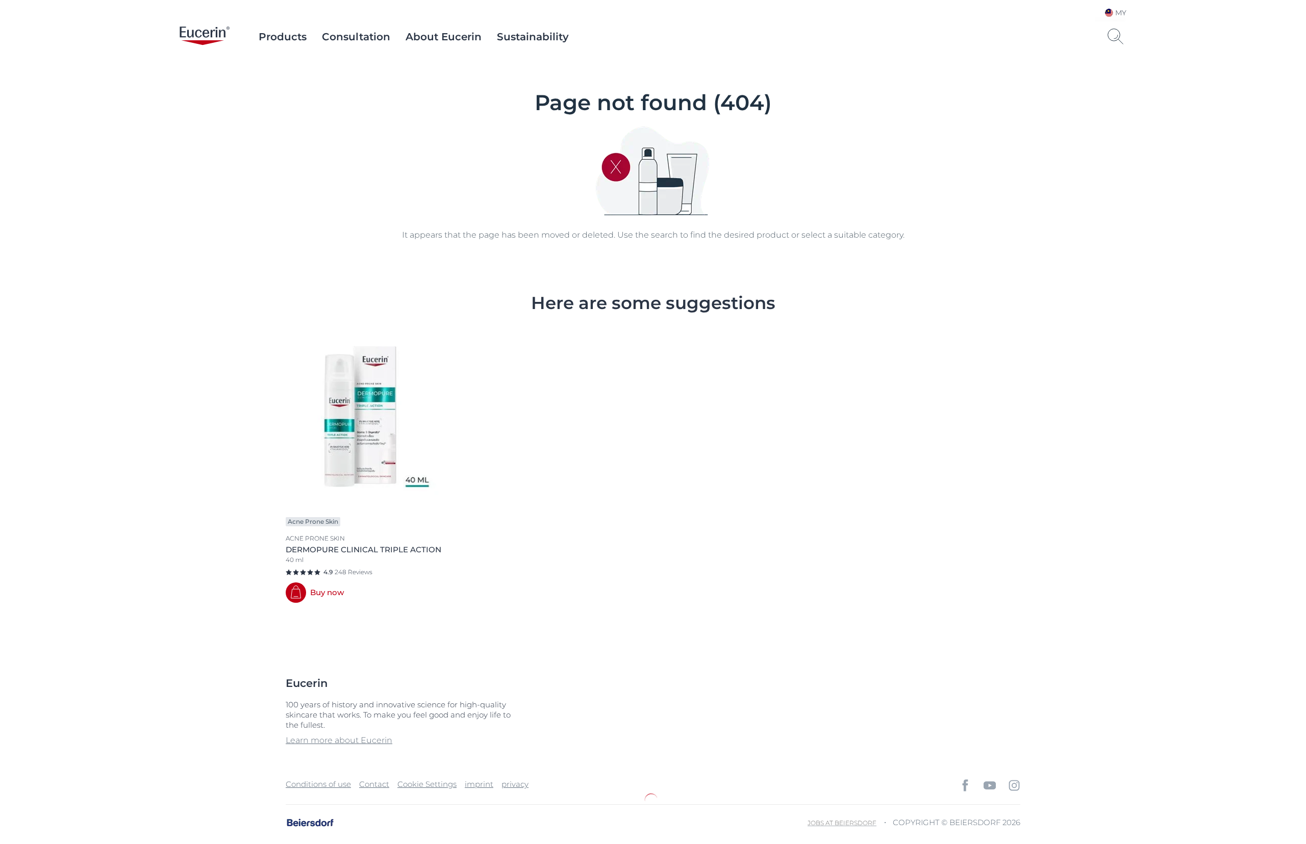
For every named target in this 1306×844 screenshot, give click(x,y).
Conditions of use (318, 784)
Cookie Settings (427, 784)
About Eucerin (444, 37)
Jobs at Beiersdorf (842, 823)
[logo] (205, 37)
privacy (515, 784)
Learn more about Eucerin (339, 740)
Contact (374, 784)
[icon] (965, 785)
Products (283, 37)
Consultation (356, 37)
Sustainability (533, 37)
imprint (479, 784)
